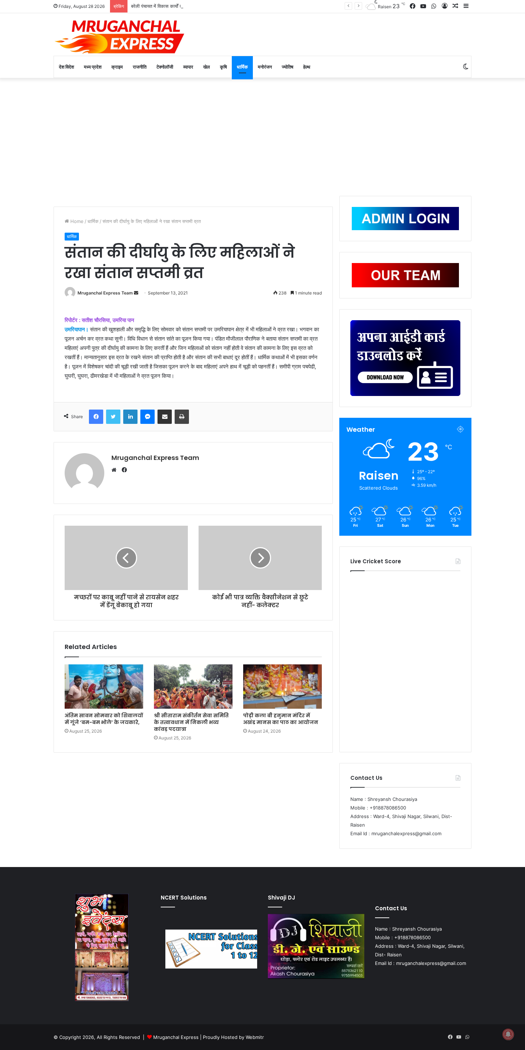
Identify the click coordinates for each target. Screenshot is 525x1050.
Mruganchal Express (176, 1037)
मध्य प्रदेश (92, 67)
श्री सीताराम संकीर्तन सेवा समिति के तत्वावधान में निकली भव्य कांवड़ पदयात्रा (191, 722)
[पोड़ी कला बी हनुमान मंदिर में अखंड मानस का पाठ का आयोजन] (282, 686)
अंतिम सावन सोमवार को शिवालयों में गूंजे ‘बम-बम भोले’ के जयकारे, (104, 719)
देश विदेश (66, 67)
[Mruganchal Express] (120, 36)
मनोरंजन (265, 67)
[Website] (115, 470)
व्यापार (188, 67)
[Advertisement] (262, 135)
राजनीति (139, 67)
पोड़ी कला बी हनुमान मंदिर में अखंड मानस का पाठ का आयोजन (280, 719)
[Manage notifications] (508, 1034)
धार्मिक (242, 67)
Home (76, 221)
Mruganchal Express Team (105, 293)
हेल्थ (306, 67)
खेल (206, 67)
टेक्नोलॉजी (164, 67)
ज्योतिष (287, 67)
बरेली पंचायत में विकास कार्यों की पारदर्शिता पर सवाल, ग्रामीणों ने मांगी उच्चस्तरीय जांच (202, 6)
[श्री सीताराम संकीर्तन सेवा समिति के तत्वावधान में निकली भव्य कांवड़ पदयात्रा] (193, 686)
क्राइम (117, 67)
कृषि (223, 67)
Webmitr (255, 1037)
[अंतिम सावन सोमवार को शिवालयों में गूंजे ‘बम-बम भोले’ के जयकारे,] (104, 686)
